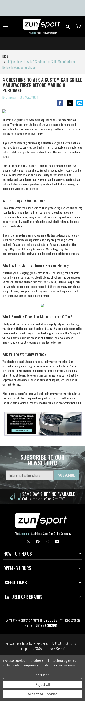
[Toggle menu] (5, 26)
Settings (42, 674)
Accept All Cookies (43, 694)
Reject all (42, 684)
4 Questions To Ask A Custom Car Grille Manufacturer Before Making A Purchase (42, 85)
